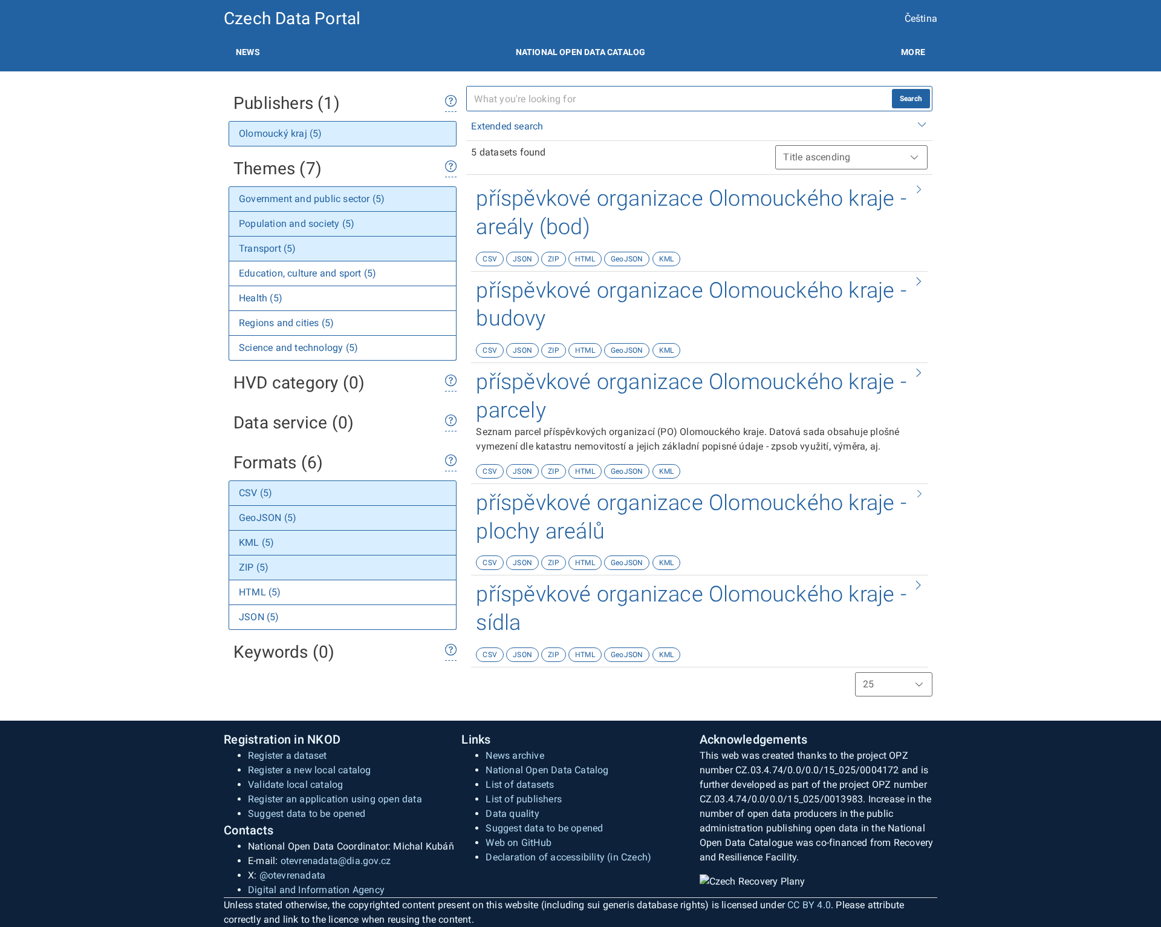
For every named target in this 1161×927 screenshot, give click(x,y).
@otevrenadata (292, 875)
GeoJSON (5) (267, 517)
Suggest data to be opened (306, 813)
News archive (515, 755)
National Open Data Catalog (547, 770)
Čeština (921, 18)
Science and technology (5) (298, 347)
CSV (490, 259)
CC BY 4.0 (809, 905)
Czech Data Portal (292, 18)
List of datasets (520, 784)
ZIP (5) (253, 567)
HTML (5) (260, 592)
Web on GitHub (518, 842)
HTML (585, 259)
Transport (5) (267, 248)
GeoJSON (627, 259)
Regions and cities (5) (286, 323)
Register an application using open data (335, 799)
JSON (522, 259)
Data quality (512, 813)
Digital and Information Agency (316, 890)
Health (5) (260, 298)
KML (666, 259)
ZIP (553, 259)
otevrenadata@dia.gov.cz (336, 860)
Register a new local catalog (309, 770)
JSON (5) (259, 617)
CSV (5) (255, 493)
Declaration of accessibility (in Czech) (568, 857)
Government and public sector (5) (312, 199)
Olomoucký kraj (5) (280, 133)
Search (911, 98)
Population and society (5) (296, 223)
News (248, 52)
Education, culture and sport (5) (307, 273)
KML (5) (256, 542)
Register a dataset (287, 755)
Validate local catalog (295, 784)
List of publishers (524, 799)
